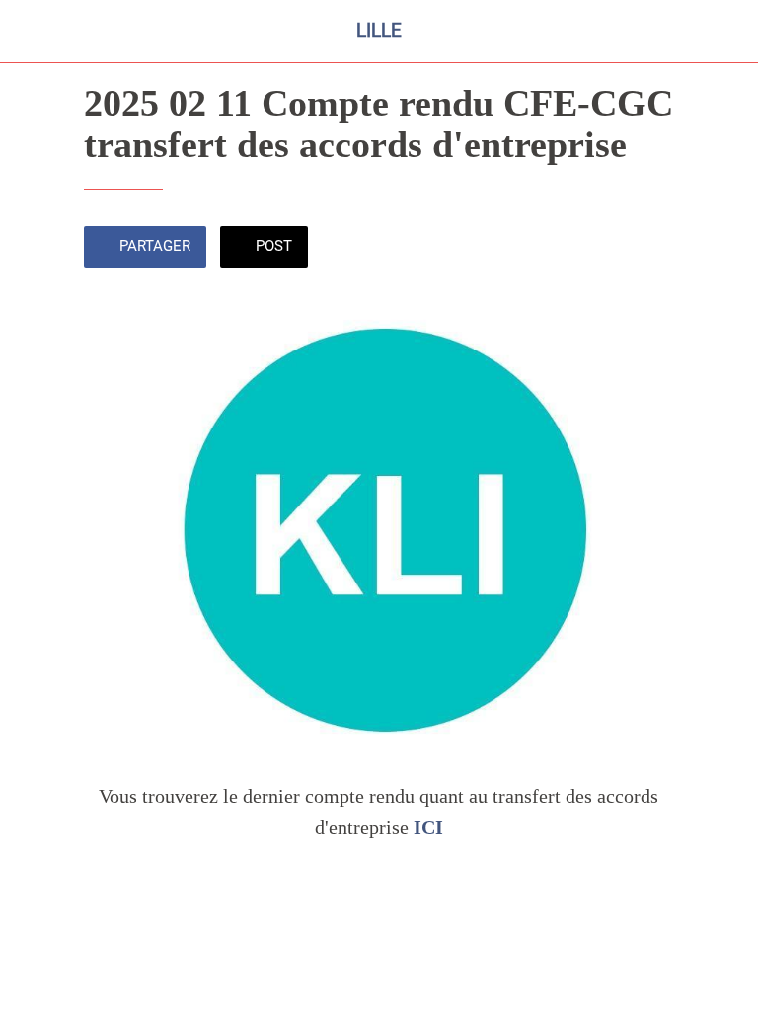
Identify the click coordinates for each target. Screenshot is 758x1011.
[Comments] (650, 248)
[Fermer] (31, 31)
